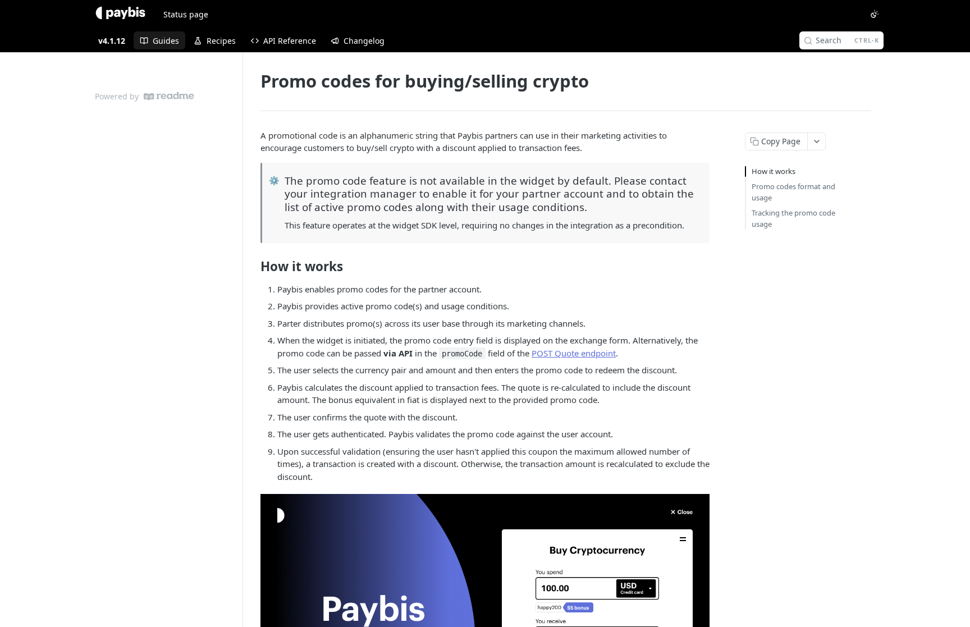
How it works (773, 171)
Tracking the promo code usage (793, 218)
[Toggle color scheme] (875, 14)
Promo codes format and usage (793, 192)
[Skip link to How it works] (253, 266)
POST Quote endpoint (574, 353)
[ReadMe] (169, 96)
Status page (185, 14)
